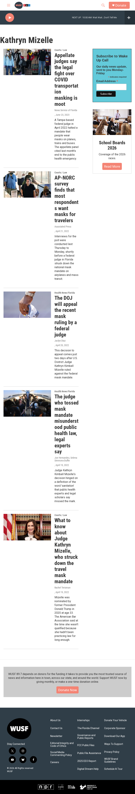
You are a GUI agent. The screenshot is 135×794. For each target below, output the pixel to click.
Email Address (107, 81)
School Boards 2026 (112, 145)
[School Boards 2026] (112, 122)
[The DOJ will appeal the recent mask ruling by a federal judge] (27, 305)
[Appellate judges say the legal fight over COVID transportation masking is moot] (27, 62)
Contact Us (56, 728)
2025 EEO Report (86, 761)
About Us (55, 720)
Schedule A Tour (113, 769)
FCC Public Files (85, 745)
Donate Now (67, 690)
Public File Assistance (89, 753)
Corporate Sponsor (114, 728)
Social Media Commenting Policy (61, 753)
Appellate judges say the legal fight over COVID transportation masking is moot (66, 79)
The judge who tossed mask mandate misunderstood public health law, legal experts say (66, 424)
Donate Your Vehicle (115, 720)
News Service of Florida (65, 110)
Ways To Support (113, 744)
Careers (54, 762)
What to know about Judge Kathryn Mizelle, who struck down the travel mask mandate (66, 550)
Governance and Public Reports (86, 736)
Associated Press (62, 226)
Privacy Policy (111, 752)
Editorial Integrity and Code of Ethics (62, 744)
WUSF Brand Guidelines (111, 760)
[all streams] (130, 18)
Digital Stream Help (88, 769)
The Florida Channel (88, 728)
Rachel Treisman (62, 587)
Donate (120, 5)
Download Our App (114, 736)
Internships (83, 720)
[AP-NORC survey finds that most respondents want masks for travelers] (27, 184)
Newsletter (56, 736)
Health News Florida (64, 292)
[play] (9, 18)
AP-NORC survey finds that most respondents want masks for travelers (66, 199)
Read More (112, 166)
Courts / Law (60, 50)
